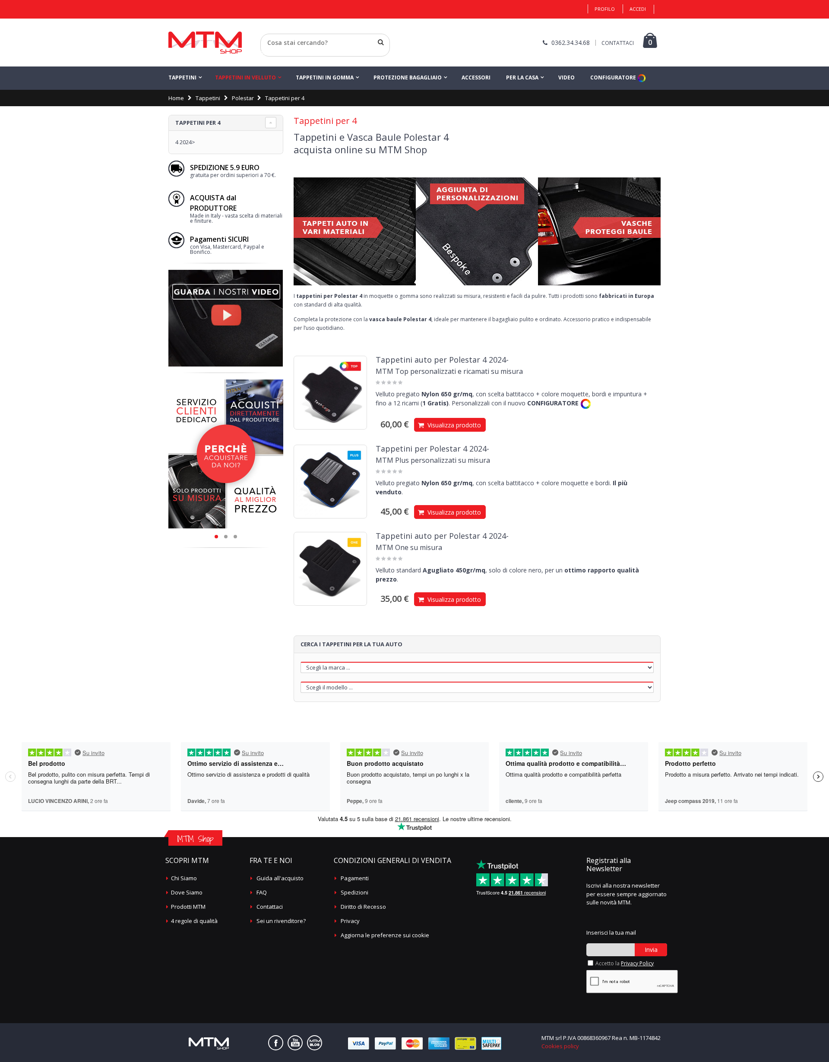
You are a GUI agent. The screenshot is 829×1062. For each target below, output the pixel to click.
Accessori (476, 77)
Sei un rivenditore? (281, 921)
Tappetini (182, 77)
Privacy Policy (637, 963)
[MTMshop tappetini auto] (205, 43)
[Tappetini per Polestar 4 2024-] (330, 481)
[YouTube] (295, 1042)
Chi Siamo (184, 878)
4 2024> (185, 142)
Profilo (605, 9)
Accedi (638, 9)
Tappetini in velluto (245, 77)
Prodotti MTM (188, 906)
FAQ (261, 892)
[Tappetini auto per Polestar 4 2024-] (330, 392)
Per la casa (522, 77)
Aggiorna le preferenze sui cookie (385, 935)
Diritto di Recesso (363, 906)
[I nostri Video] (225, 272)
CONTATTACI (617, 43)
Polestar (243, 98)
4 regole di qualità (194, 921)
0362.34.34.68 (570, 42)
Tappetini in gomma (325, 77)
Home (176, 98)
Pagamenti (355, 878)
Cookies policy (560, 1046)
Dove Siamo (187, 892)
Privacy (350, 921)
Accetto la (624, 963)
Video (566, 77)
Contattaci (269, 906)
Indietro (271, 53)
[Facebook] (275, 1042)
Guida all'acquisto (280, 878)
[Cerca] (380, 42)
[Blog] (314, 1042)
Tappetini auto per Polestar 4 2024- (442, 359)
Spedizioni (354, 892)
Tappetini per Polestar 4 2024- (432, 448)
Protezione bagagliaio (407, 77)
